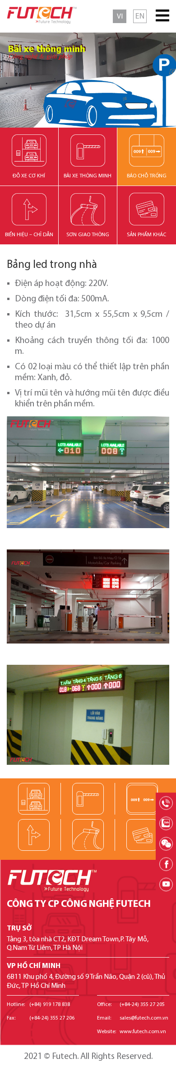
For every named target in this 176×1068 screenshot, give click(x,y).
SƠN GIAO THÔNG (87, 235)
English (140, 16)
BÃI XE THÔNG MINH (87, 176)
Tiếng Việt (119, 16)
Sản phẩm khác (146, 235)
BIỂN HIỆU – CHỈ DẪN (29, 235)
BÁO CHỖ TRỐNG (147, 176)
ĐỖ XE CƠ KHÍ (29, 176)
